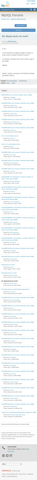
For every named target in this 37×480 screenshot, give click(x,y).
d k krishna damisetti (14, 300)
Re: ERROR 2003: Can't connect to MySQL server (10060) (17, 103)
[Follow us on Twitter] (7, 456)
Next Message (23, 81)
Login (27, 3)
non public (12, 171)
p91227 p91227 (13, 259)
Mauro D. (11, 308)
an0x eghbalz (12, 349)
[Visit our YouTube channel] (10, 456)
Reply (8, 83)
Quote (13, 83)
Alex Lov (11, 212)
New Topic (18, 30)
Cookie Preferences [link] (11, 476)
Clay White (12, 191)
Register (33, 3)
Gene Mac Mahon (13, 163)
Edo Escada (12, 291)
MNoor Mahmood (14, 232)
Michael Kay (12, 130)
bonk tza (11, 390)
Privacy (4, 474)
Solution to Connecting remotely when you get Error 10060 (18, 412)
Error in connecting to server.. (10, 136)
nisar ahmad (12, 242)
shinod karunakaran (14, 201)
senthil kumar (12, 332)
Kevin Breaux (12, 316)
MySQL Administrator (18, 19)
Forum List (5, 19)
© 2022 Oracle (16, 471)
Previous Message (12, 81)
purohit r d (12, 138)
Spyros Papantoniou (14, 122)
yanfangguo (12, 97)
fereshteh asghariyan (14, 181)
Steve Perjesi (12, 250)
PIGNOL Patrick (13, 275)
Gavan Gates (12, 155)
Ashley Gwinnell (13, 324)
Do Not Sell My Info (12, 474)
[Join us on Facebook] (3, 456)
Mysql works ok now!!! (7, 265)
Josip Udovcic (12, 374)
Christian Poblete (13, 382)
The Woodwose (13, 406)
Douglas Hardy (13, 105)
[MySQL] (5, 4)
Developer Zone (7, 9)
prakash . (11, 146)
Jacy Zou (11, 267)
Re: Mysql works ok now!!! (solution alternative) (15, 289)
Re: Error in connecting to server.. (11, 144)
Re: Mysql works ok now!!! (8, 273)
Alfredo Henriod (13, 222)
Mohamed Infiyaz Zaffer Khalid (17, 414)
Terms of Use (22, 474)
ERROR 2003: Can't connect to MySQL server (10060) (16, 95)
